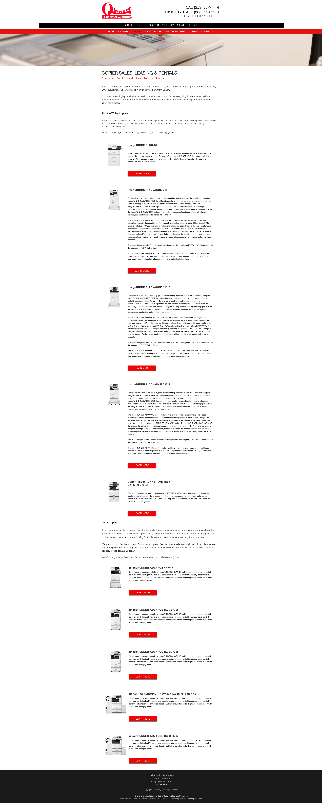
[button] (175, 31)
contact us (115, 126)
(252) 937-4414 (206, 7)
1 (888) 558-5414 (205, 12)
